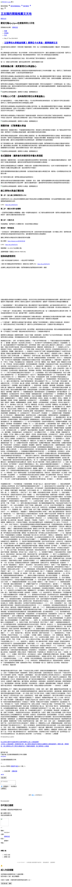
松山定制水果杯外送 (7, 742)
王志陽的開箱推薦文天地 (16, 13)
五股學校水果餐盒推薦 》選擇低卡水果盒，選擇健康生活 (30, 43)
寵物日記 (15, 27)
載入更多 (3, 777)
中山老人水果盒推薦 (32, 742)
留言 (16, 766)
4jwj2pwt (3, 756)
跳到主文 (3, 18)
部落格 (6, 33)
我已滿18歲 (4, 883)
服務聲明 (52, 862)
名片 (5, 35)
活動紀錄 (14, 771)
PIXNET (23, 862)
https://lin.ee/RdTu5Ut (11, 204)
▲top (2, 774)
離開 (10, 883)
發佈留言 (3, 788)
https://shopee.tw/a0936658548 (16, 241)
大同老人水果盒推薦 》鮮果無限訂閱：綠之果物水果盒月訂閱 (20, 744)
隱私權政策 (46, 862)
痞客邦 (13, 766)
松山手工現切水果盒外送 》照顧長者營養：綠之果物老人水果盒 (29, 746)
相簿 (5, 31)
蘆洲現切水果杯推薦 (19, 742)
